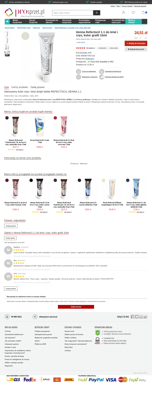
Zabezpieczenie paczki (43, 334)
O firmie (8, 331)
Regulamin (9, 366)
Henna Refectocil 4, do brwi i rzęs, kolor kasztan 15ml (16, 204)
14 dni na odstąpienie (89, 71)
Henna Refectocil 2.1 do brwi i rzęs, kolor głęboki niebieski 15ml (136, 205)
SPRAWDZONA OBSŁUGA (103, 327)
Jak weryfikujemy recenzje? (14, 242)
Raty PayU (69, 347)
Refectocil (90, 59)
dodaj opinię (10, 238)
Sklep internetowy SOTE (140, 373)
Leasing (68, 350)
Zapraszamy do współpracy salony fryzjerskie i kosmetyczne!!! (18, 351)
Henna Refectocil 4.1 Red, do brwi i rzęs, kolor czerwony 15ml (64, 142)
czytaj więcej (80, 42)
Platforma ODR (40, 344)
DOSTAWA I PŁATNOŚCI (73, 327)
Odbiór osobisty (70, 338)
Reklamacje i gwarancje (89, 77)
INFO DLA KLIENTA (11, 327)
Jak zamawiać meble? (13, 341)
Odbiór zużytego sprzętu (14, 363)
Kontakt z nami (10, 347)
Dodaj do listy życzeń (136, 49)
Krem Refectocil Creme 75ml (39, 141)
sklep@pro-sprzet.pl (48, 317)
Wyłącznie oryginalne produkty (46, 338)
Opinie (113, 6)
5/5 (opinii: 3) (91, 48)
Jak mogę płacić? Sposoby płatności (78, 341)
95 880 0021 (16, 317)
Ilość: (136, 38)
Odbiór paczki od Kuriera (74, 334)
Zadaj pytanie (37, 87)
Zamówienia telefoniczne (113, 71)
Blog (118, 6)
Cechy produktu (19, 87)
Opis (6, 87)
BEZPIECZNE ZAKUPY (42, 327)
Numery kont (69, 331)
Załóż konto (76, 307)
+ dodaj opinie (102, 48)
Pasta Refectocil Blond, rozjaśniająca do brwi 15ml (112, 204)
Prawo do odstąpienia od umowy (17, 359)
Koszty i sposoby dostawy (14, 356)
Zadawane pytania (12, 344)
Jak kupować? (10, 338)
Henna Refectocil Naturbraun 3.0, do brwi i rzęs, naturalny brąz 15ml (15, 142)
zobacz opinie (114, 48)
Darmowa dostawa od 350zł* (113, 77)
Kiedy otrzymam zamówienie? (76, 344)
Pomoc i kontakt (127, 6)
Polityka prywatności (42, 331)
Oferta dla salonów (140, 6)
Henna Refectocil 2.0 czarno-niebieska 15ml (88, 204)
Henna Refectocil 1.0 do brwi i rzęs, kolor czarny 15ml (40, 205)
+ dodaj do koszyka (136, 43)
